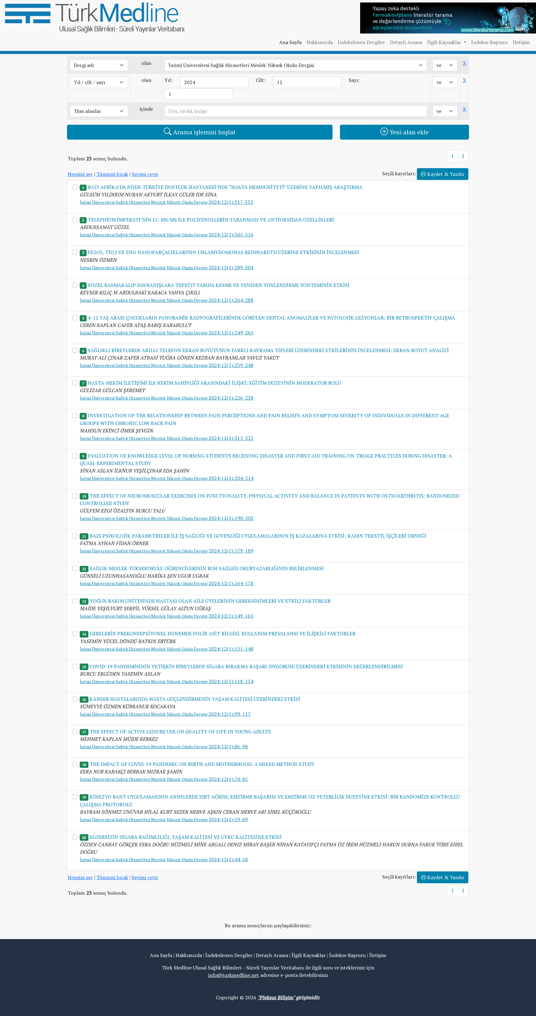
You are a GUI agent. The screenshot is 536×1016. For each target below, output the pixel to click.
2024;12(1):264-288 (230, 300)
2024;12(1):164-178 (230, 583)
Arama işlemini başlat (204, 132)
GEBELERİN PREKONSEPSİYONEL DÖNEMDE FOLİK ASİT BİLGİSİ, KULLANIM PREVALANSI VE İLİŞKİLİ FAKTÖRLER (222, 633)
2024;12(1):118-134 (230, 681)
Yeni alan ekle (408, 132)
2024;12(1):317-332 (230, 202)
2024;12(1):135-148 (230, 648)
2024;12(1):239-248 (230, 365)
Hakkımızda (319, 42)
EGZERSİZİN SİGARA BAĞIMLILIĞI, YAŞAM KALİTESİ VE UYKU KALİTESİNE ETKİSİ (186, 837)
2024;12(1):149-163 (230, 615)
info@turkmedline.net (233, 975)
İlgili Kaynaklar (309, 955)
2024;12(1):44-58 (228, 859)
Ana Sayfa (290, 42)
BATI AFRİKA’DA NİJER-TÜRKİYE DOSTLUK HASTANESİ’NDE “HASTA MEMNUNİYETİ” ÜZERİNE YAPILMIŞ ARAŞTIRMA (225, 187)
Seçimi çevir (145, 174)
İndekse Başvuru (489, 42)
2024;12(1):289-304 (230, 267)
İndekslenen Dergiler (361, 42)
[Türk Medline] (94, 17)
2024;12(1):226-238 (230, 397)
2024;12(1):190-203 (230, 518)
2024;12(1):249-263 (230, 332)
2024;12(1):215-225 (230, 438)
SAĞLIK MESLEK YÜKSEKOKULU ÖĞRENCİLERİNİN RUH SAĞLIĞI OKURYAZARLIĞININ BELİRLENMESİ (207, 568)
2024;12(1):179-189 (230, 550)
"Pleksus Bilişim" (276, 997)
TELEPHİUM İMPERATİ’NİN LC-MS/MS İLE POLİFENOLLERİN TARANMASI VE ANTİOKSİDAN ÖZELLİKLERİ (211, 219)
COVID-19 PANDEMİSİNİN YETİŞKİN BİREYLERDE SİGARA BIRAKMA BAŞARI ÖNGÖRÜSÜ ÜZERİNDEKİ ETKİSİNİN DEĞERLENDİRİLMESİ (246, 666)
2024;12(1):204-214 (230, 478)
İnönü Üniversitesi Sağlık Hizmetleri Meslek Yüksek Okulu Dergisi (144, 202)
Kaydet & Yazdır (445, 174)
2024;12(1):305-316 (230, 234)
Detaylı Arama (406, 42)
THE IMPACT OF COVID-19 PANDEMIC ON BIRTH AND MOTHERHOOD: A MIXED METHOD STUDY (202, 764)
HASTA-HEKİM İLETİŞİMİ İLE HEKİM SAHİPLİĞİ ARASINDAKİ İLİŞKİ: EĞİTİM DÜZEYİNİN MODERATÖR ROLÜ (214, 382)
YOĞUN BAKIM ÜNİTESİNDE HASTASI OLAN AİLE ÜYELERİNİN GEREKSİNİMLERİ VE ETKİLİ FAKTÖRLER (210, 601)
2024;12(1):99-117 (229, 713)
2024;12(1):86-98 (228, 746)
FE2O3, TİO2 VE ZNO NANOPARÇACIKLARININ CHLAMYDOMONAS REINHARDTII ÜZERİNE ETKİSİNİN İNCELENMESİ (223, 252)
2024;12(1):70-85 (228, 779)
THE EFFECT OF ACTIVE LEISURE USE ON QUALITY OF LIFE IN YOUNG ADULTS (180, 731)
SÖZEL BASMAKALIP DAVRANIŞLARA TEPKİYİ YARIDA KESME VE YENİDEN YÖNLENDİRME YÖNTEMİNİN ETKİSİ (219, 285)
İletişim (521, 42)
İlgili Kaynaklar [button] (444, 42)
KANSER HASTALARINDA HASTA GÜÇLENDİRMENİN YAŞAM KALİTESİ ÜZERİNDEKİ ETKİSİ (195, 699)
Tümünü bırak (112, 174)
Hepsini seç (80, 174)
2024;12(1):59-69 (228, 819)
